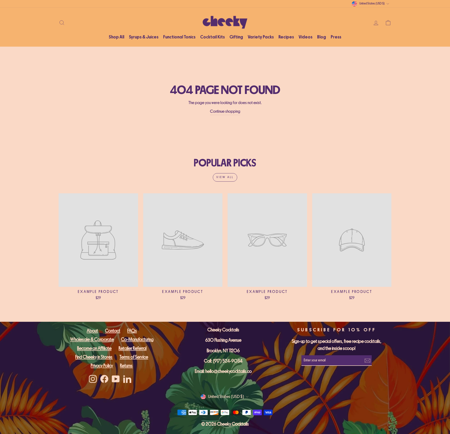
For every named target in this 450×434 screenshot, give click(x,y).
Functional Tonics (179, 37)
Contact (112, 330)
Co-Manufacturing (137, 339)
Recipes (286, 37)
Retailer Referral (132, 348)
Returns (126, 365)
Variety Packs (261, 37)
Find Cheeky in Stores (93, 357)
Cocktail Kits (212, 37)
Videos (305, 37)
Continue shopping (225, 111)
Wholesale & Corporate (92, 339)
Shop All (116, 37)
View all (224, 177)
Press (336, 37)
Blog (321, 37)
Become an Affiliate (94, 348)
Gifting (236, 37)
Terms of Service (134, 357)
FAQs (132, 330)
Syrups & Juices (143, 37)
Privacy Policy (102, 365)
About (92, 330)
